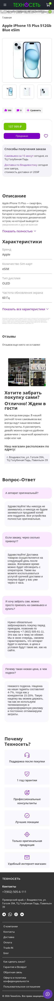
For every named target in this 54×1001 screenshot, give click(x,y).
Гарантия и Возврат (15, 967)
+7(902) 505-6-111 (14, 892)
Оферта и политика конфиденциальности (16, 979)
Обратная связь (12, 972)
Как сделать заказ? (14, 961)
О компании (10, 926)
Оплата (7, 942)
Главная (7, 17)
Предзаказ (22, 136)
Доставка (8, 937)
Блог (6, 953)
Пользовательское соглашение (21, 986)
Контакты (9, 931)
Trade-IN (8, 947)
